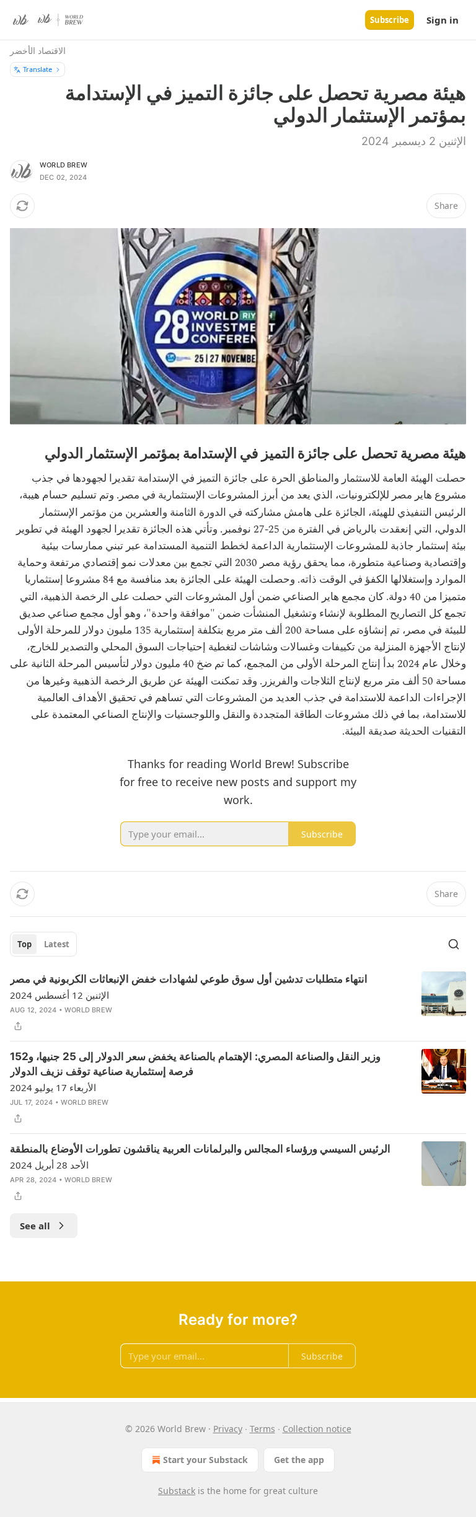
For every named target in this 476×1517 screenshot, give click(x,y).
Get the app (299, 1460)
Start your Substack (205, 1460)
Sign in (442, 20)
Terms (262, 1429)
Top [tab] (24, 944)
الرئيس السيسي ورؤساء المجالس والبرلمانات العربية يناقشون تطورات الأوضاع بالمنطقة (200, 1149)
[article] (238, 1002)
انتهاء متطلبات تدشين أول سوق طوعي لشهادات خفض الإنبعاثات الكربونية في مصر (189, 979)
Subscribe (389, 19)
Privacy (227, 1429)
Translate (37, 69)
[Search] (453, 944)
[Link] (429, 453)
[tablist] (43, 944)
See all (35, 1225)
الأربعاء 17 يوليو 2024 (53, 1087)
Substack (176, 1491)
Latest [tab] (56, 944)
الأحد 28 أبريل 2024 (49, 1165)
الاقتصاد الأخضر (38, 50)
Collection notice (317, 1429)
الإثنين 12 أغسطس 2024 (59, 995)
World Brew (63, 165)
